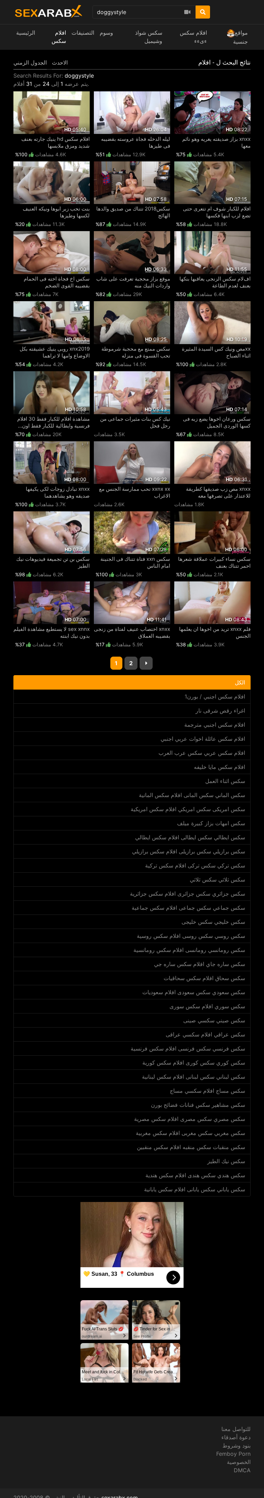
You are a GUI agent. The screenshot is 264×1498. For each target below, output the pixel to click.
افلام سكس (59, 36)
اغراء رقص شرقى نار (220, 710)
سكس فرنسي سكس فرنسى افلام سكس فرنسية (188, 1048)
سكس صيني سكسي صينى (214, 1020)
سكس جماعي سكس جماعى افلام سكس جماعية (188, 907)
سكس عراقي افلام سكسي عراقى (205, 1034)
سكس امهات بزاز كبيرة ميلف (211, 823)
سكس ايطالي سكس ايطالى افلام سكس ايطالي (190, 837)
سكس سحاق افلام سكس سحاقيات (204, 978)
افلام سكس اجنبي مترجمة (214, 724)
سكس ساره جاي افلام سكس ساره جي (199, 964)
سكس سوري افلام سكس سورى (207, 1006)
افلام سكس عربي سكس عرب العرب (201, 752)
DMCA (242, 1470)
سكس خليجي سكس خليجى (213, 921)
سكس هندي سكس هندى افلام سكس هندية (195, 1175)
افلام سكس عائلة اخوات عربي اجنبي (203, 738)
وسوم (106, 32)
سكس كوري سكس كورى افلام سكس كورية (193, 1062)
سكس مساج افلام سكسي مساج (207, 1090)
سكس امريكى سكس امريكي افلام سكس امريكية (188, 809)
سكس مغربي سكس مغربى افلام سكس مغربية (190, 1133)
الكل (240, 682)
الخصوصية (239, 1462)
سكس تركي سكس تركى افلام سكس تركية (195, 865)
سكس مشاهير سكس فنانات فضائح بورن (198, 1104)
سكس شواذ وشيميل (148, 36)
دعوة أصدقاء (236, 1437)
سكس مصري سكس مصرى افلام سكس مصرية (189, 1118)
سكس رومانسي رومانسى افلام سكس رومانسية (189, 949)
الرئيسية (25, 32)
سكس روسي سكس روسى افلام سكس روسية (191, 935)
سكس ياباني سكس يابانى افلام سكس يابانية (194, 1189)
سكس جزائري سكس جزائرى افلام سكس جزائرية (187, 893)
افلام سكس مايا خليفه (219, 766)
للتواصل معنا (236, 1429)
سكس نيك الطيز (226, 1161)
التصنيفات (83, 32)
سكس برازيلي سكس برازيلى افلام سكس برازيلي (188, 851)
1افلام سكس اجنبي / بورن (215, 696)
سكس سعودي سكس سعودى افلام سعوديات (193, 992)
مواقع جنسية (240, 37)
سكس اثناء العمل (225, 781)
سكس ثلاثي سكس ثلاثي (217, 879)
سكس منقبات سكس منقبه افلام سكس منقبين (191, 1147)
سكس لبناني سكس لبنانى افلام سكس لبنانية (193, 1076)
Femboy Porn (233, 1453)
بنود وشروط (236, 1445)
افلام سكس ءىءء (193, 36)
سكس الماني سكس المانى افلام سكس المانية (192, 795)
